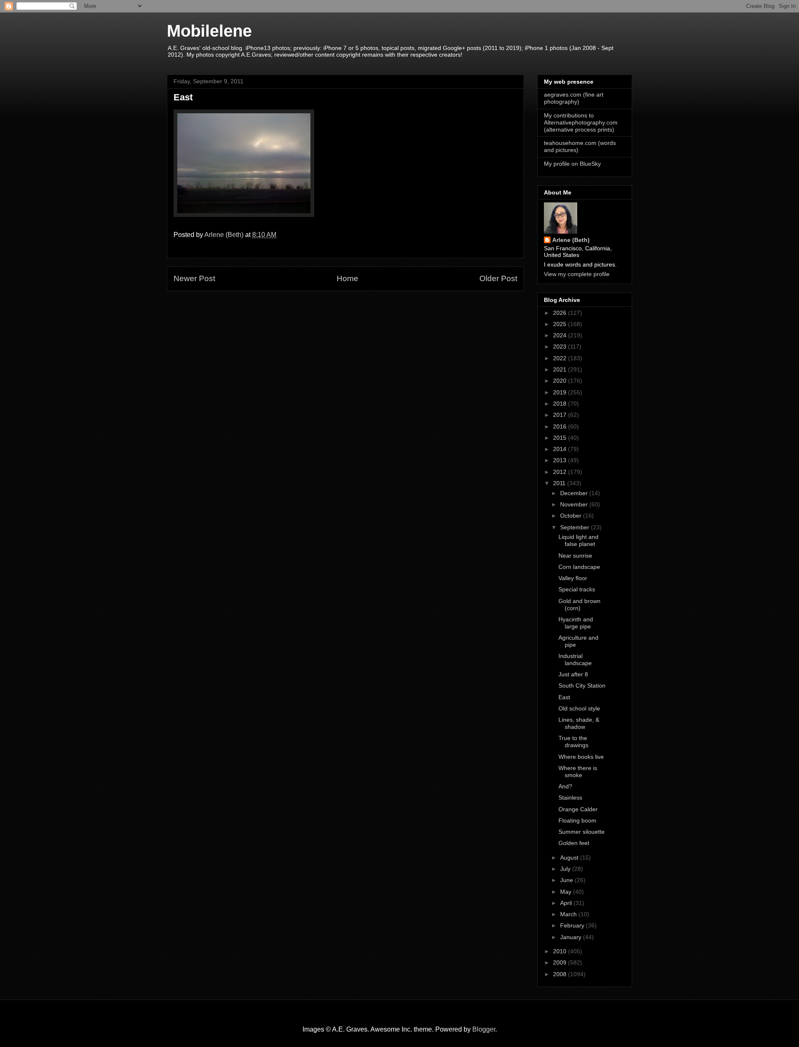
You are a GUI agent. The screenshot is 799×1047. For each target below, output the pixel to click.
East (564, 697)
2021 (560, 369)
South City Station (581, 685)
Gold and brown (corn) (579, 604)
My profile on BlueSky (572, 163)
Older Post (498, 278)
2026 (560, 312)
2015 (560, 437)
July (566, 868)
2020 (560, 380)
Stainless (570, 797)
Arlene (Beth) (571, 240)
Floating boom (577, 820)
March (569, 914)
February (573, 925)
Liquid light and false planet (578, 540)
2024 (560, 335)
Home (347, 278)
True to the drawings (573, 741)
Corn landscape (579, 566)
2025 (560, 324)
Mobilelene (209, 31)
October (571, 515)
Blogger (483, 1029)
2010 (560, 951)
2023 (560, 346)
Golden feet (573, 843)
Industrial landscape (575, 659)
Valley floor (572, 578)
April (566, 903)
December (574, 493)
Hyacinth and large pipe (575, 623)
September (575, 527)
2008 (560, 974)
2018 (560, 403)
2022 (560, 358)
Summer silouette (581, 831)
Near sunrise (575, 555)
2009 (560, 962)
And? (565, 786)
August (570, 857)
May (566, 891)
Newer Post (194, 278)
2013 (560, 460)
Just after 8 (573, 674)
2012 (560, 472)
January (571, 937)
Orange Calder (578, 809)
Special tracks (576, 589)
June (567, 880)
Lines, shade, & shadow (578, 723)
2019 (560, 392)
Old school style (579, 708)
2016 (560, 426)
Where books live (581, 756)
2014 (560, 449)
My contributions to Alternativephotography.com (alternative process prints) (581, 122)
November (574, 504)
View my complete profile (577, 274)
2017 (560, 414)
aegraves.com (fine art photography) (573, 98)
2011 (560, 483)
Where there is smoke (577, 771)
